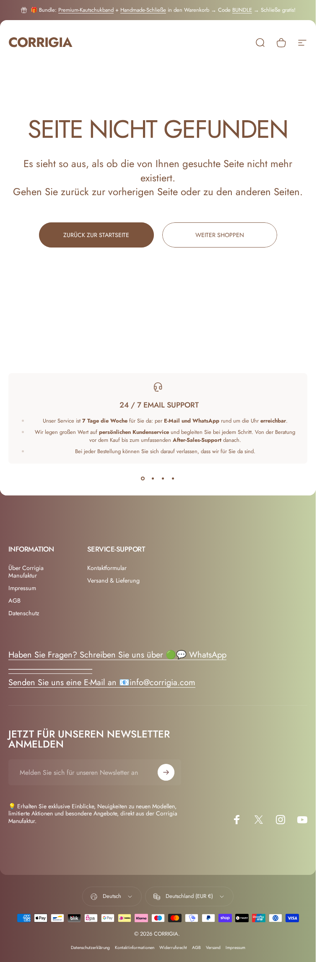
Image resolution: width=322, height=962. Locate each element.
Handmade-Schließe (143, 10)
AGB (14, 600)
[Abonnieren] (166, 772)
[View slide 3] (163, 479)
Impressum (22, 588)
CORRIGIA (40, 43)
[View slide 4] (173, 479)
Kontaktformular (107, 568)
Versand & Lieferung (113, 580)
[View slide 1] (143, 479)
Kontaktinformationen (134, 947)
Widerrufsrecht (173, 947)
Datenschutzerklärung (90, 947)
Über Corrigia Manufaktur (26, 571)
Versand (213, 947)
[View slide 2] (153, 479)
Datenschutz (23, 613)
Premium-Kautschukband (86, 10)
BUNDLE (242, 10)
